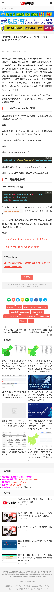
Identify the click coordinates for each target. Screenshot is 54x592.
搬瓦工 (23, 321)
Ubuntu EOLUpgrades (20, 312)
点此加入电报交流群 (13, 263)
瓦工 (31, 321)
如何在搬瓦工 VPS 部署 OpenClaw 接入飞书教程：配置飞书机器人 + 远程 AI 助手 (14, 394)
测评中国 (27, 3)
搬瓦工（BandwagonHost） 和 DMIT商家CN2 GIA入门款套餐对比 (14, 452)
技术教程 (5, 9)
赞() (24, 51)
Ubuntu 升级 (38, 312)
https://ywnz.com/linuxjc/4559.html (22, 246)
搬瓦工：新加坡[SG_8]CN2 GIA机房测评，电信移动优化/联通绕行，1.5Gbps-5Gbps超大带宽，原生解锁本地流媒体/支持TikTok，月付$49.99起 (40, 366)
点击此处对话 (15, 485)
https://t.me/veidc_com (28, 479)
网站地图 (47, 586)
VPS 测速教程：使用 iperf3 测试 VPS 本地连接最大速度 (14, 331)
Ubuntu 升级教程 (11, 316)
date (19, 307)
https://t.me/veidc (18, 482)
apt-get (10, 307)
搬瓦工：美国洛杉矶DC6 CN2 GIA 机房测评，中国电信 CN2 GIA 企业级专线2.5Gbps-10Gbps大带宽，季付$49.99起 (40, 454)
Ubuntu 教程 (44, 316)
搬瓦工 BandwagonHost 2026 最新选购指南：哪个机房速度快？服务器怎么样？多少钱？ (14, 423)
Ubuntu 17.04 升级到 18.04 (35, 307)
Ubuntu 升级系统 (28, 316)
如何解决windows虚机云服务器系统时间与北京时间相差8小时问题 (40, 332)
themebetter (35, 586)
